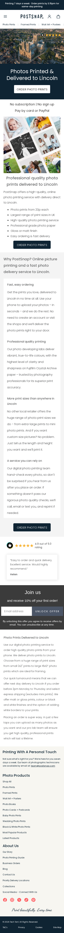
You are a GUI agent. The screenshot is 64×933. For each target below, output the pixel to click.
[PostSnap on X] (19, 899)
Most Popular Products (15, 832)
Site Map (57, 927)
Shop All (7, 781)
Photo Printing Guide (13, 857)
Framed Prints (28, 24)
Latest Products (11, 838)
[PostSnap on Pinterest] (33, 899)
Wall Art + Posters (51, 24)
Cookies (39, 927)
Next (56, 145)
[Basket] (58, 16)
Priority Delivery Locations (16, 880)
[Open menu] (5, 16)
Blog (5, 868)
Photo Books (9, 804)
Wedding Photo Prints (14, 821)
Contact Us (9, 874)
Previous (7, 145)
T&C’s (5, 927)
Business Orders (11, 863)
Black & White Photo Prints (16, 826)
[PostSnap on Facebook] (5, 899)
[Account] (49, 16)
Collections (9, 886)
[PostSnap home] (32, 16)
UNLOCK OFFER (47, 611)
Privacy (21, 927)
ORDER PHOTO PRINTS (32, 89)
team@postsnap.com (43, 765)
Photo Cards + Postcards (16, 809)
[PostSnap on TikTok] (26, 899)
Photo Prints (9, 24)
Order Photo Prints (32, 528)
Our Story (7, 851)
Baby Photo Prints (12, 815)
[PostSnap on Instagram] (12, 899)
